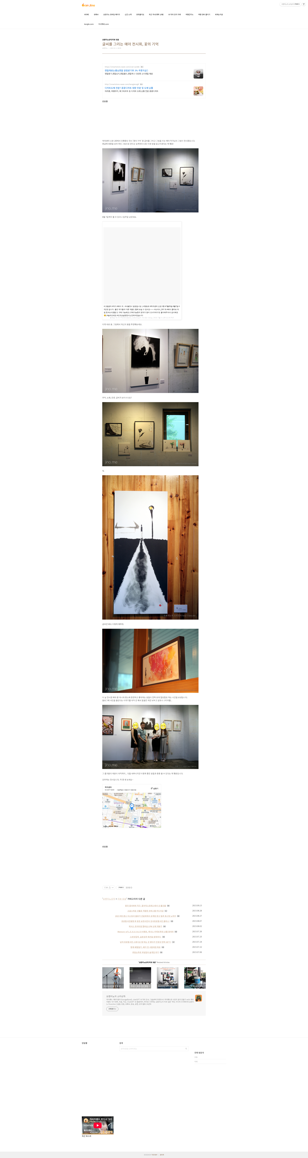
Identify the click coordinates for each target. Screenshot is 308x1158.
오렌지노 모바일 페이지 (111, 14)
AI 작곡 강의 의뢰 (174, 14)
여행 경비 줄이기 (204, 14)
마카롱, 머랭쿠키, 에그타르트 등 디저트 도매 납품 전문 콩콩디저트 (131, 91)
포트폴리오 (140, 14)
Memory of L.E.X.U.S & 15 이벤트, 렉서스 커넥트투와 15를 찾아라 (146, 931)
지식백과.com (103, 24)
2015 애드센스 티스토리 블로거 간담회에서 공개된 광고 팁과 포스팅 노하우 (145, 916)
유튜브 (96, 14)
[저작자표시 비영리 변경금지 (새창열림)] (129, 888)
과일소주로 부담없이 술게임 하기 (145, 952)
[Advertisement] (154, 119)
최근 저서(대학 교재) (156, 14)
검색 (186, 1048)
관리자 (162, 1155)
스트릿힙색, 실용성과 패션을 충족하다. (145, 936)
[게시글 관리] (112, 887)
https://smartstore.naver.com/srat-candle (122, 67)
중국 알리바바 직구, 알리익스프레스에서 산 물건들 (145, 905)
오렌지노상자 (109, 898)
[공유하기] (109, 887)
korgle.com (89, 24)
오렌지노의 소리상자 (115, 996)
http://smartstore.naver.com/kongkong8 (122, 84)
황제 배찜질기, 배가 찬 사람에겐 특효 (146, 947)
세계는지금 (219, 14)
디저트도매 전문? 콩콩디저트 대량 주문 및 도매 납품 (129, 87)
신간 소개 (128, 14)
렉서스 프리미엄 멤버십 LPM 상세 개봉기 (145, 926)
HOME (86, 14)
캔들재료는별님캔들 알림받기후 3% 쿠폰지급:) (126, 70)
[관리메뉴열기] (304, 4)
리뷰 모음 (122, 898)
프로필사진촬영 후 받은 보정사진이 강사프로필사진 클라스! (145, 921)
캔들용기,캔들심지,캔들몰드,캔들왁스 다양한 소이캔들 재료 (129, 73)
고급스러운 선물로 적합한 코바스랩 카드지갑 (145, 910)
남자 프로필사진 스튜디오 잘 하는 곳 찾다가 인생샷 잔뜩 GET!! (145, 942)
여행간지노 (189, 14)
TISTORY (154, 1155)
